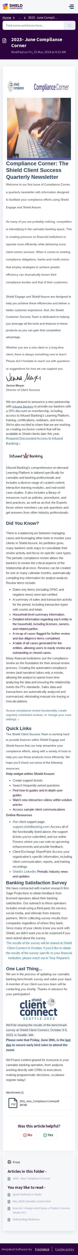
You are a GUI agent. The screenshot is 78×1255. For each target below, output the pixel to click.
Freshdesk (42, 1249)
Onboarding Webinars (26, 1219)
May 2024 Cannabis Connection (32, 1201)
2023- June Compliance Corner (31, 1178)
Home (6, 17)
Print (16, 1162)
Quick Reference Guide (27, 1194)
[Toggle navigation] (71, 6)
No (30, 1134)
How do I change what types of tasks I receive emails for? (41, 1210)
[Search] (70, 25)
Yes (50, 1134)
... (20, 17)
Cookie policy (64, 1249)
